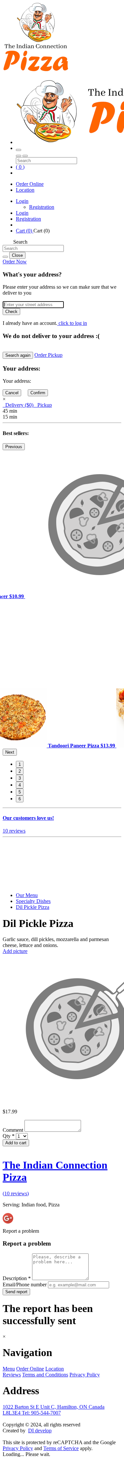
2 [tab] (20, 771)
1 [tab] (20, 764)
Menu (9, 1369)
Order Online (30, 184)
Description (17, 1278)
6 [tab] (20, 798)
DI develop (40, 1430)
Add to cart (15, 1142)
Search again (17, 355)
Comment (13, 1130)
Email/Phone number (25, 1284)
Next (9, 752)
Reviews (12, 1374)
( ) (20, 167)
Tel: (41, 1413)
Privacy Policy (84, 1374)
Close (17, 255)
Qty (9, 1136)
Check (11, 311)
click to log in (72, 323)
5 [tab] (20, 791)
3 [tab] (20, 778)
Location (25, 190)
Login (22, 201)
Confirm (37, 392)
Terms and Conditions (45, 1374)
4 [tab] (20, 785)
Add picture (15, 951)
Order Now (15, 261)
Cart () (24, 230)
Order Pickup (48, 355)
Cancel (12, 392)
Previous (13, 446)
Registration (41, 207)
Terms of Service (61, 1448)
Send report (16, 1291)
